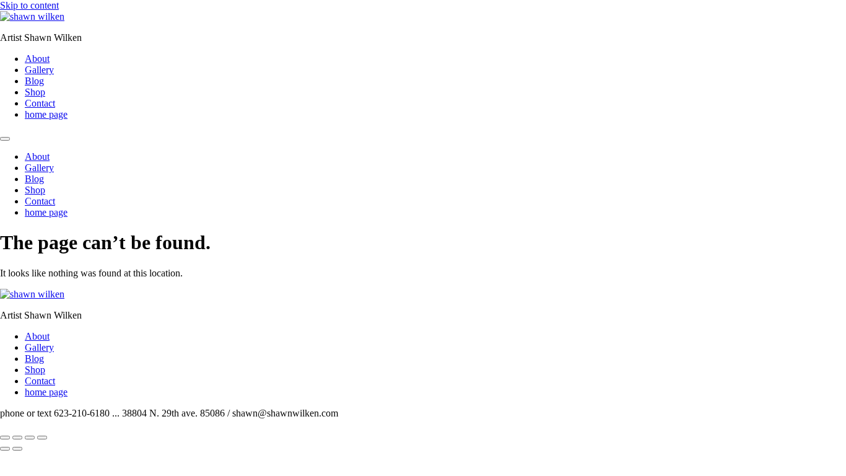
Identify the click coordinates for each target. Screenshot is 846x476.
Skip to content (29, 5)
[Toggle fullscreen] (17, 437)
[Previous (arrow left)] (5, 449)
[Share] (30, 437)
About (37, 58)
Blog (34, 81)
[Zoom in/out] (5, 437)
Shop (35, 92)
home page (46, 114)
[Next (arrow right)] (17, 449)
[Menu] (5, 139)
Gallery (39, 69)
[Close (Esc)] (42, 437)
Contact (40, 103)
